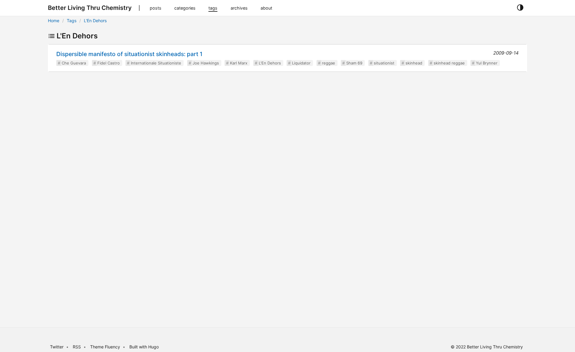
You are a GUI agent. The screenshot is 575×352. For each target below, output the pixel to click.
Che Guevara (74, 63)
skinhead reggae (449, 63)
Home (53, 20)
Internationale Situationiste (156, 63)
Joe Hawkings (206, 63)
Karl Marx (238, 63)
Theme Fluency (105, 346)
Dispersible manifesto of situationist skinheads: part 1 (129, 54)
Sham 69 (354, 63)
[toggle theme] (520, 7)
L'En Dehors (95, 20)
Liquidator (301, 63)
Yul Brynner (486, 63)
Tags (71, 20)
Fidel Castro (108, 63)
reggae (328, 63)
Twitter (56, 346)
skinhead (413, 63)
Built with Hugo (144, 346)
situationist (384, 63)
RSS (77, 346)
